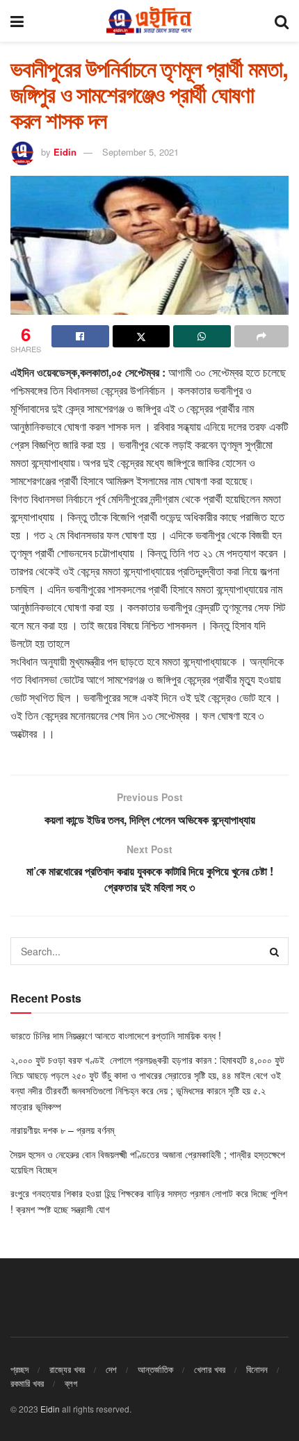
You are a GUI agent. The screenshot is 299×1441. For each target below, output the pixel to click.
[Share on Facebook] (80, 336)
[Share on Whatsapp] (202, 336)
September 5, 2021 (140, 151)
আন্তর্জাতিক (155, 1369)
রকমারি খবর (27, 1383)
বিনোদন (257, 1369)
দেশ (111, 1369)
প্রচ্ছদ (19, 1369)
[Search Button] (282, 21)
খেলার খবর (209, 1369)
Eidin (65, 151)
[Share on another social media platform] (261, 336)
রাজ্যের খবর (67, 1369)
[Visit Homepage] (148, 21)
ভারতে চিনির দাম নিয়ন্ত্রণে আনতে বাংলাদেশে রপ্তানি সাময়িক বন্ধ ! (117, 1035)
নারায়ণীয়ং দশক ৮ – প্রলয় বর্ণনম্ (62, 1130)
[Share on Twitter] (141, 336)
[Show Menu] (17, 21)
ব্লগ (71, 1383)
